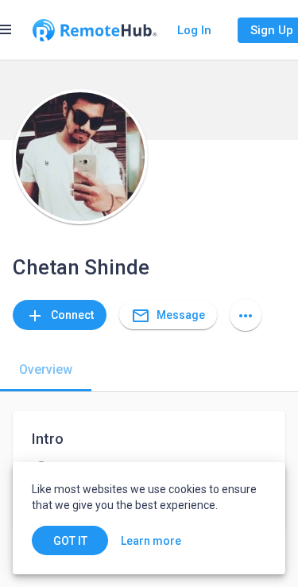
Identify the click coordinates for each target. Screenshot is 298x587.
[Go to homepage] (95, 30)
